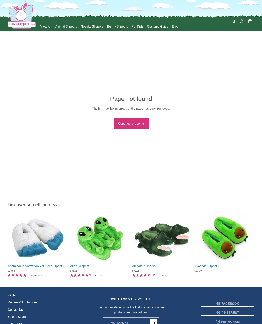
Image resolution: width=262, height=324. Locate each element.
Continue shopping (131, 123)
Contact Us (15, 309)
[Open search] (233, 21)
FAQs (11, 295)
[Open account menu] (241, 21)
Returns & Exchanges (22, 302)
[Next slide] (62, 238)
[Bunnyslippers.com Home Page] (22, 14)
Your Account (17, 316)
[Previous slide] (13, 238)
